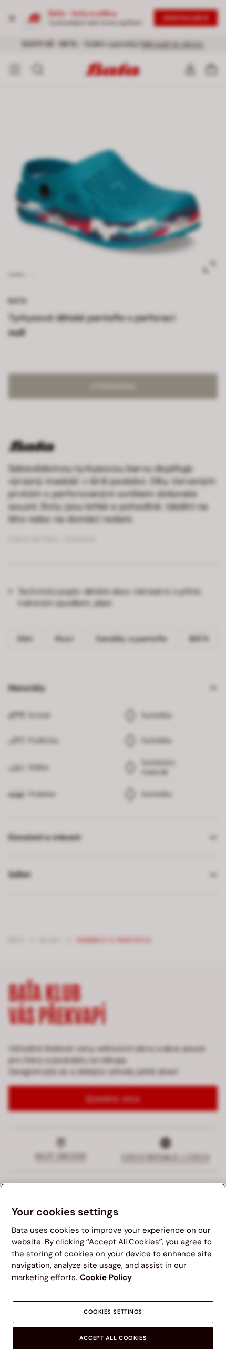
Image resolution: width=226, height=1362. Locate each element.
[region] (113, 1272)
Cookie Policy (106, 1277)
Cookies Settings (113, 1312)
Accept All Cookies (113, 1338)
